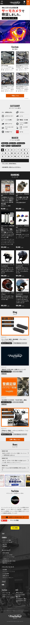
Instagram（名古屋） (21, 601)
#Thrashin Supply (16, 145)
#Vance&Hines (21, 143)
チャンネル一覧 (6, 592)
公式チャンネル (6, 594)
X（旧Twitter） (21, 594)
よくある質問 (6, 573)
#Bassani (8, 145)
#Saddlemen (5, 143)
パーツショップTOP (7, 554)
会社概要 (5, 569)
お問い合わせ (6, 575)
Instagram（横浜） (22, 598)
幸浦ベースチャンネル (8, 596)
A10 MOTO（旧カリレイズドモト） (11, 167)
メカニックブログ (6, 371)
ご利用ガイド (6, 559)
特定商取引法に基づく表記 (9, 561)
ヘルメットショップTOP (8, 557)
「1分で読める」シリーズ (20, 343)
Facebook (20, 592)
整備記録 (4, 373)
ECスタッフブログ (6, 343)
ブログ (3, 581)
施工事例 (5, 544)
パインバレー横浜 (17, 371)
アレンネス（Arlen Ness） (9, 163)
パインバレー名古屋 (18, 402)
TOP (3, 533)
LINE (18, 596)
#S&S (3, 145)
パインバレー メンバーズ (9, 571)
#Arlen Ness (12, 143)
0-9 (28, 156)
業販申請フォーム (7, 563)
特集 (3, 584)
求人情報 (15, 528)
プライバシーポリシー (8, 577)
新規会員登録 (6, 552)
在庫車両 (5, 546)
